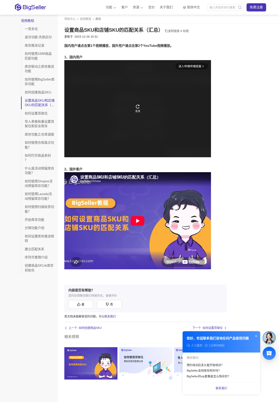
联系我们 (110, 316)
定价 (151, 7)
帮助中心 (70, 18)
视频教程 (85, 18)
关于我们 (166, 7)
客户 (124, 7)
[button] (111, 7)
